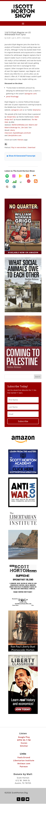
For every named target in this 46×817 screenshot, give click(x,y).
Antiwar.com (23, 763)
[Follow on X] (18, 799)
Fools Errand (24, 757)
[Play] (6, 145)
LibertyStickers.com (14, 135)
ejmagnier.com (30, 94)
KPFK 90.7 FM (24, 740)
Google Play (24, 737)
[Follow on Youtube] (27, 799)
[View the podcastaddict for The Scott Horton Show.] (35, 181)
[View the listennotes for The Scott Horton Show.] (7, 186)
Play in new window (18, 147)
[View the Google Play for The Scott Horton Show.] (20, 176)
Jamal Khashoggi (12, 96)
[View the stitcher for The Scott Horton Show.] (34, 175)
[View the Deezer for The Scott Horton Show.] (14, 181)
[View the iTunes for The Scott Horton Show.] (14, 176)
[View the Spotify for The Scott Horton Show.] (7, 176)
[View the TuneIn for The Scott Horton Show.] (7, 181)
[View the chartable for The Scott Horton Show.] (14, 186)
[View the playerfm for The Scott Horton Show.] (28, 181)
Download (31, 147)
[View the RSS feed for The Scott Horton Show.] (27, 176)
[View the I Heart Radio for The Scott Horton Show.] (21, 182)
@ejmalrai (37, 110)
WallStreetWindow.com (20, 125)
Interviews (26, 38)
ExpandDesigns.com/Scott (22, 133)
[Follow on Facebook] (23, 799)
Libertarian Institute (23, 760)
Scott (8, 38)
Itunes (24, 743)
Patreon (20, 140)
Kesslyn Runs (11, 117)
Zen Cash (24, 127)
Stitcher (24, 746)
